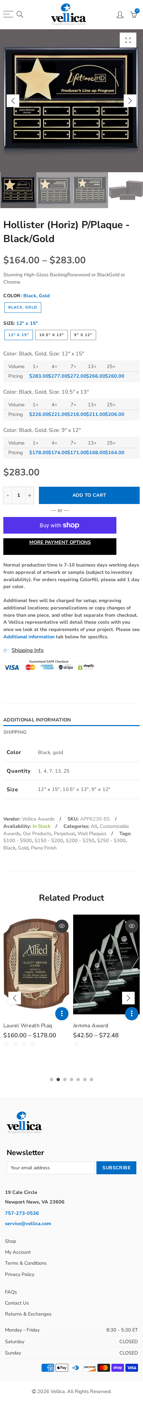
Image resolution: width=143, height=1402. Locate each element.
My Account (18, 1252)
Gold (23, 847)
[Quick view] (62, 926)
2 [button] (58, 1079)
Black (9, 847)
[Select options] (62, 1013)
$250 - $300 (111, 840)
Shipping (15, 732)
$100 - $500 (17, 840)
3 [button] (65, 1079)
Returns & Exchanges (28, 1314)
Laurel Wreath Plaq (27, 1026)
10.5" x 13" (51, 334)
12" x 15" (18, 334)
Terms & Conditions (26, 1263)
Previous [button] (13, 100)
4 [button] (71, 1079)
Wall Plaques (91, 833)
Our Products (37, 833)
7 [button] (91, 1079)
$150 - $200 (49, 840)
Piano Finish (44, 847)
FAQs (11, 1292)
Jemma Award (90, 1026)
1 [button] (51, 1079)
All (94, 826)
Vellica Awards (38, 819)
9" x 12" (83, 334)
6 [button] (84, 1079)
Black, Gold (22, 307)
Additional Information (37, 719)
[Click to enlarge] (128, 40)
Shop (10, 1241)
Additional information (29, 636)
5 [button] (78, 1079)
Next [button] (130, 100)
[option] (71, 100)
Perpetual (64, 833)
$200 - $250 (80, 840)
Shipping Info (28, 650)
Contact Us (17, 1303)
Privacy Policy (19, 1274)
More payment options (60, 542)
